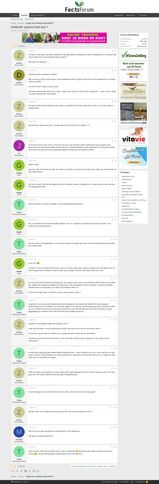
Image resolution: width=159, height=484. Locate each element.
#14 (115, 320)
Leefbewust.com (128, 176)
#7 (116, 180)
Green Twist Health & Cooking (134, 200)
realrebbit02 (142, 46)
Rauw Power (127, 188)
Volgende (21, 46)
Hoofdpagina (139, 482)
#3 (116, 102)
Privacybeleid (127, 221)
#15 (115, 348)
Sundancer (126, 206)
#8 (116, 200)
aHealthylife (126, 179)
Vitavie (124, 182)
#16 (115, 368)
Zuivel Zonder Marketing (131, 212)
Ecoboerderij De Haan (130, 209)
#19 (115, 427)
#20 (115, 447)
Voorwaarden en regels (109, 482)
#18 (115, 407)
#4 (116, 121)
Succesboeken (127, 215)
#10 (115, 239)
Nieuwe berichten (17, 19)
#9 (116, 220)
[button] (45, 15)
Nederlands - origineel (20, 482)
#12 (115, 279)
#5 (116, 141)
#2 (116, 70)
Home (15, 15)
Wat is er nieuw (37, 15)
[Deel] (112, 50)
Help (131, 482)
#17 (115, 388)
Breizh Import (127, 185)
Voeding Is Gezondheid (131, 191)
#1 (116, 51)
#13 (115, 300)
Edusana (125, 218)
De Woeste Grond (129, 203)
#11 (115, 259)
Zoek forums (29, 19)
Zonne (15, 30)
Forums (24, 15)
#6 (116, 161)
